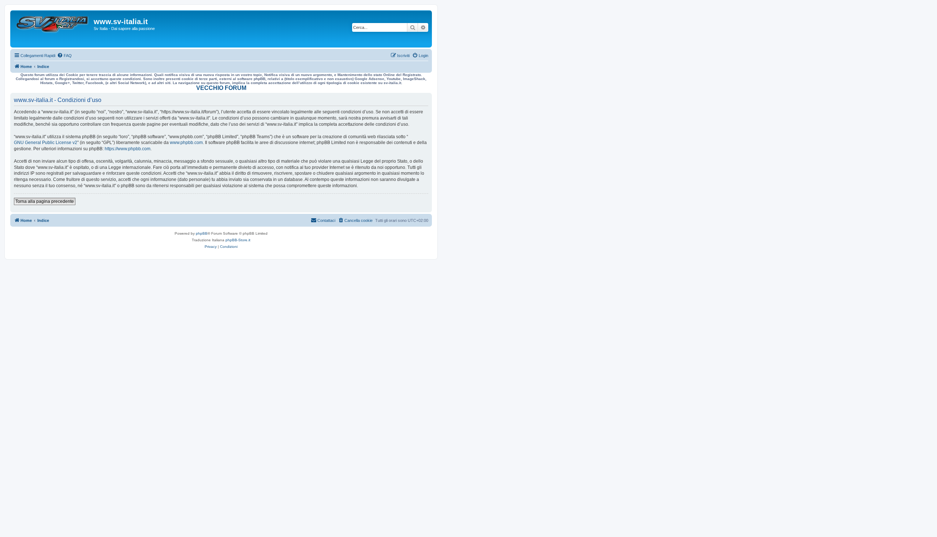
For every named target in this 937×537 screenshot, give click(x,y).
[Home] (53, 29)
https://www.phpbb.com (127, 148)
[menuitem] (64, 55)
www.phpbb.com (186, 142)
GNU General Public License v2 (45, 142)
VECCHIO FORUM (221, 88)
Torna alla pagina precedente (44, 201)
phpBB (202, 233)
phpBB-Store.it (237, 240)
